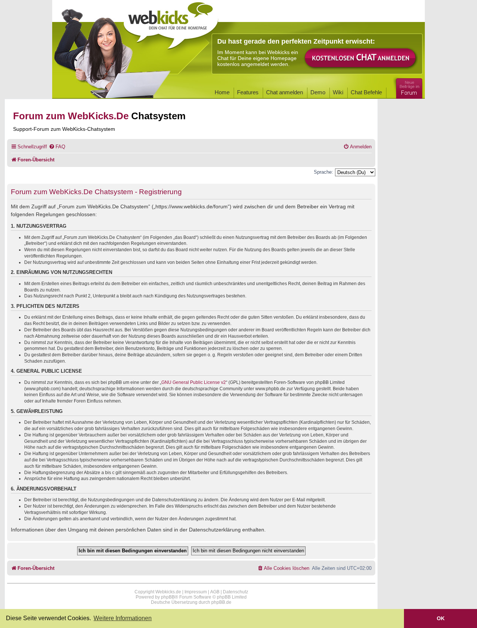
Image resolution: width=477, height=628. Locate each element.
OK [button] (441, 618)
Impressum (195, 591)
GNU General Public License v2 (193, 382)
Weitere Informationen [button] (123, 618)
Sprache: (323, 172)
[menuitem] (57, 146)
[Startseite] (171, 23)
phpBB (168, 597)
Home (222, 92)
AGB (214, 591)
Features (248, 92)
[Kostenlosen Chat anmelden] (360, 58)
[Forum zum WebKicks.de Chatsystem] (408, 87)
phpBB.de (221, 602)
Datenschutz (235, 591)
